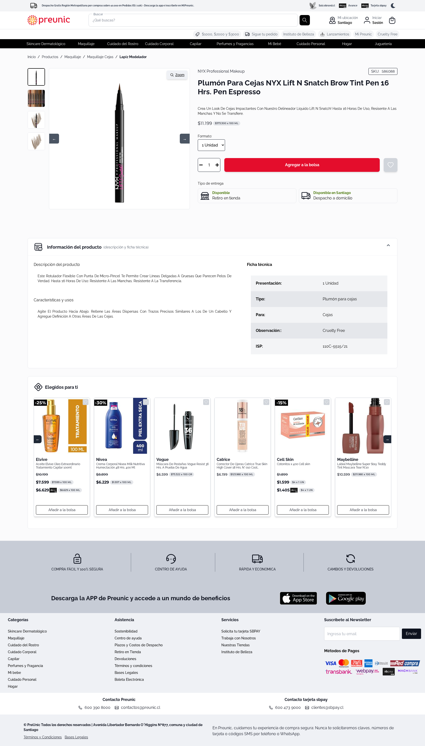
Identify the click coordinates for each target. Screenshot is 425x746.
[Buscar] (305, 20)
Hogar (13, 686)
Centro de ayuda (128, 638)
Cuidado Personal (22, 679)
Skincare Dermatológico (27, 631)
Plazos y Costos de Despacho (139, 645)
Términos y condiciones (133, 666)
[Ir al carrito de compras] (392, 20)
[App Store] (298, 598)
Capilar (13, 659)
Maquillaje (72, 57)
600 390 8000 (97, 707)
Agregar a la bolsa (302, 164)
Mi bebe (14, 673)
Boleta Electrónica (129, 679)
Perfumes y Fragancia (25, 666)
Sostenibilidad (126, 631)
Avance (352, 5)
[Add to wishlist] (86, 402)
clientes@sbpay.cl (327, 707)
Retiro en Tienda (128, 652)
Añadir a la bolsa (62, 510)
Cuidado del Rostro (23, 645)
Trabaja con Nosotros (238, 638)
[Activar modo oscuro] (394, 5)
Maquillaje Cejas (100, 57)
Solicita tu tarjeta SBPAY (240, 631)
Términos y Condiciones (43, 737)
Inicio (32, 57)
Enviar (411, 633)
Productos (50, 57)
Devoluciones (125, 659)
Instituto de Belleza (236, 652)
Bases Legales (126, 673)
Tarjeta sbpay (379, 5)
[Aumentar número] (217, 165)
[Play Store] (346, 598)
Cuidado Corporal (22, 652)
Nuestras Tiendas (235, 645)
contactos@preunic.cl (140, 707)
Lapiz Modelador (133, 57)
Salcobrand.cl (327, 5)
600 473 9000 (288, 707)
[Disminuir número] (201, 165)
